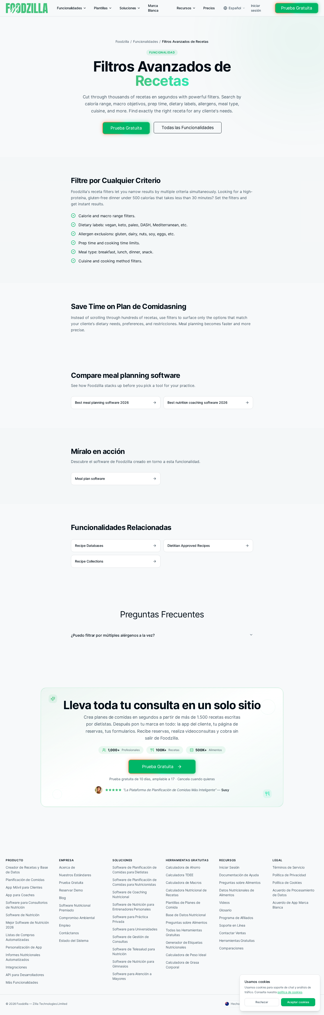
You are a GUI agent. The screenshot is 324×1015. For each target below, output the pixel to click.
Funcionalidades (69, 8)
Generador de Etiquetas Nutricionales (184, 944)
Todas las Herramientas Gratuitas (184, 932)
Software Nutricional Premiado (74, 907)
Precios (209, 8)
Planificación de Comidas (25, 880)
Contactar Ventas (232, 933)
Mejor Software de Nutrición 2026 (27, 924)
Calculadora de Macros (183, 882)
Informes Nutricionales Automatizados (23, 957)
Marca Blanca (153, 8)
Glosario (225, 910)
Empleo (64, 925)
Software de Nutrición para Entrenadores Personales (133, 906)
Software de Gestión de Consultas (130, 939)
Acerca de (67, 867)
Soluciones (128, 8)
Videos (224, 902)
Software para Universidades (134, 929)
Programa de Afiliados (236, 918)
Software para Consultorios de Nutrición (26, 904)
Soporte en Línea (232, 925)
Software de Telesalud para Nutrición (133, 951)
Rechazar (261, 1002)
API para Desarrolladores (25, 975)
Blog (62, 898)
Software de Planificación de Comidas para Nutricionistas (134, 882)
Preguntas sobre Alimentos (186, 922)
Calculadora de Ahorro (183, 867)
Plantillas (101, 8)
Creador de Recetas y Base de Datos (27, 869)
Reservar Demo (71, 890)
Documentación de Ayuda (239, 875)
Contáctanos (69, 933)
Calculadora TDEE (179, 875)
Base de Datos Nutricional (186, 915)
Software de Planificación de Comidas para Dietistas (134, 869)
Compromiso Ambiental (77, 918)
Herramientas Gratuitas (237, 940)
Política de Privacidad (289, 875)
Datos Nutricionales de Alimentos (236, 892)
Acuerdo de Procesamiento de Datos (293, 892)
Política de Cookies (287, 882)
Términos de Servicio (289, 867)
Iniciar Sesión (229, 867)
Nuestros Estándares (75, 875)
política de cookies (290, 992)
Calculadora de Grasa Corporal (182, 964)
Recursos (184, 8)
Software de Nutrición (22, 915)
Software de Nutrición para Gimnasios (133, 963)
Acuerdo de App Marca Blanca (290, 904)
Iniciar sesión (256, 8)
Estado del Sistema (73, 940)
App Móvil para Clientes (24, 887)
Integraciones (16, 967)
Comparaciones (231, 948)
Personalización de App (24, 947)
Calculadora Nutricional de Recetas (186, 892)
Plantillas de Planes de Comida (183, 904)
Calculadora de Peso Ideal (186, 955)
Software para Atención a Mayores (132, 976)
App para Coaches (20, 895)
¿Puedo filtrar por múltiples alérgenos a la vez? (113, 635)
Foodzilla (122, 41)
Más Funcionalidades (22, 982)
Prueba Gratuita (296, 7)
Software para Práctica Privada (130, 919)
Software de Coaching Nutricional (129, 894)
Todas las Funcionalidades (188, 127)
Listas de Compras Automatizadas (20, 937)
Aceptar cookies (298, 1002)
